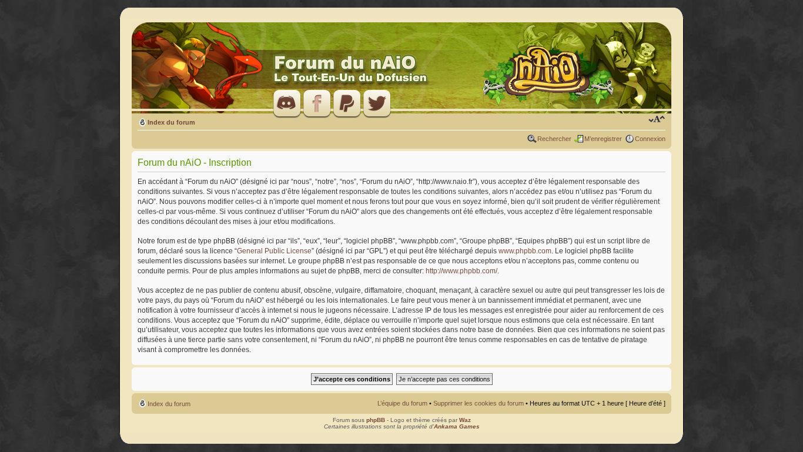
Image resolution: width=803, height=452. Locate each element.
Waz (465, 420)
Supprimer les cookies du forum (478, 403)
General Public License (274, 251)
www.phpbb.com (524, 251)
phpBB (375, 420)
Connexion (650, 138)
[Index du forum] (401, 68)
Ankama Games (457, 426)
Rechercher (554, 138)
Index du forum (171, 122)
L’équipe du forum (402, 403)
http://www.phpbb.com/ (461, 271)
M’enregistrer (603, 138)
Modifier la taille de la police (656, 120)
